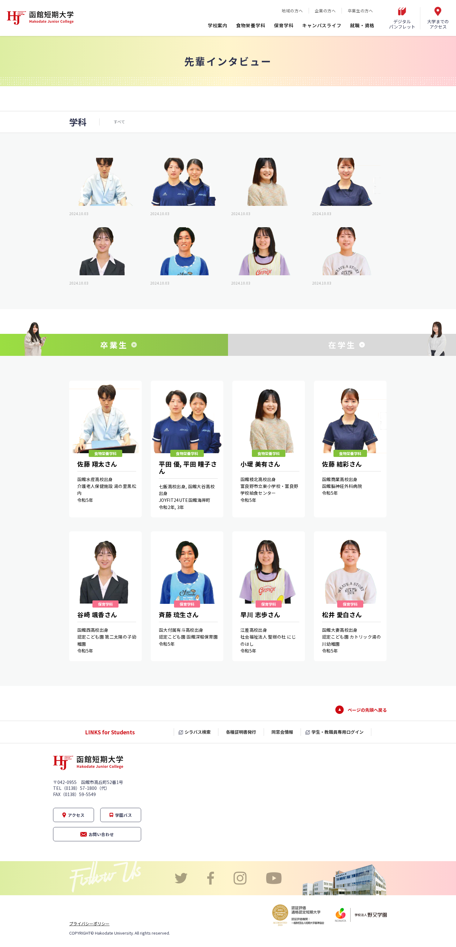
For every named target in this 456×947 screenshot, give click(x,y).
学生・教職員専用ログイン (337, 732)
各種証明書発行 (241, 732)
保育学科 (283, 25)
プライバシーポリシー (89, 924)
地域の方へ (292, 11)
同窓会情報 (282, 732)
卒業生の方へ (360, 11)
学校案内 (217, 25)
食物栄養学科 (251, 25)
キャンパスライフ (321, 25)
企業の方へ (325, 11)
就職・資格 (362, 25)
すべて (119, 122)
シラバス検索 (198, 732)
